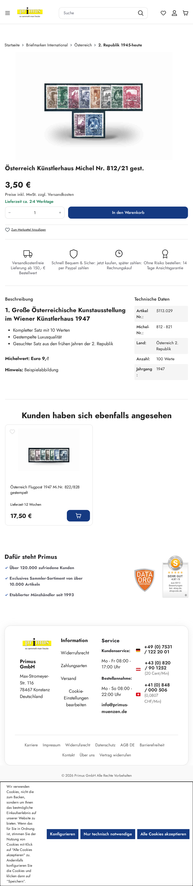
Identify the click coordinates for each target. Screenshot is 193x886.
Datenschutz (105, 745)
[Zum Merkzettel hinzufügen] (12, 432)
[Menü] (8, 13)
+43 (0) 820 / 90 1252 (158, 665)
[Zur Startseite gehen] (36, 13)
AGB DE (127, 745)
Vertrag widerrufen (115, 755)
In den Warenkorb (128, 212)
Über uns (87, 755)
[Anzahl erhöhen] (60, 213)
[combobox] (97, 13)
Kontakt (68, 755)
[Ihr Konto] (174, 13)
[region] (96, 106)
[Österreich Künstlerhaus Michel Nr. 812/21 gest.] (93, 106)
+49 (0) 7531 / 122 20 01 (158, 649)
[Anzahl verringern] (9, 213)
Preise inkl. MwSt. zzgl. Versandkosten (39, 194)
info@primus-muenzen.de (115, 708)
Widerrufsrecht (75, 653)
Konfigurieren (62, 834)
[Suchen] (141, 13)
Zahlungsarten (74, 665)
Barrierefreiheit (152, 745)
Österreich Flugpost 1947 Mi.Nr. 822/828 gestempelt (45, 489)
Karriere (31, 745)
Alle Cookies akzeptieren (163, 834)
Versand (68, 678)
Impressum (51, 745)
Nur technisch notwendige (108, 834)
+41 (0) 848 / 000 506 (157, 687)
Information (74, 640)
